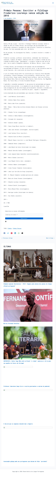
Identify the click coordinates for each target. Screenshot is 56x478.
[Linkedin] (15, 233)
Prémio (10, 228)
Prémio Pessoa (17, 228)
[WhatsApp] (18, 233)
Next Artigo (50, 238)
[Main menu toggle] (53, 2)
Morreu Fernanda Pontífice (11, 323)
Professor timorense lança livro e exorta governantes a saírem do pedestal (27, 386)
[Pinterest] (11, 233)
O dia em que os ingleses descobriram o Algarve (18, 424)
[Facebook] (4, 233)
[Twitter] (8, 233)
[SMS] (22, 233)
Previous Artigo (7, 238)
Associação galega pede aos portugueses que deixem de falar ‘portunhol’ (25, 461)
